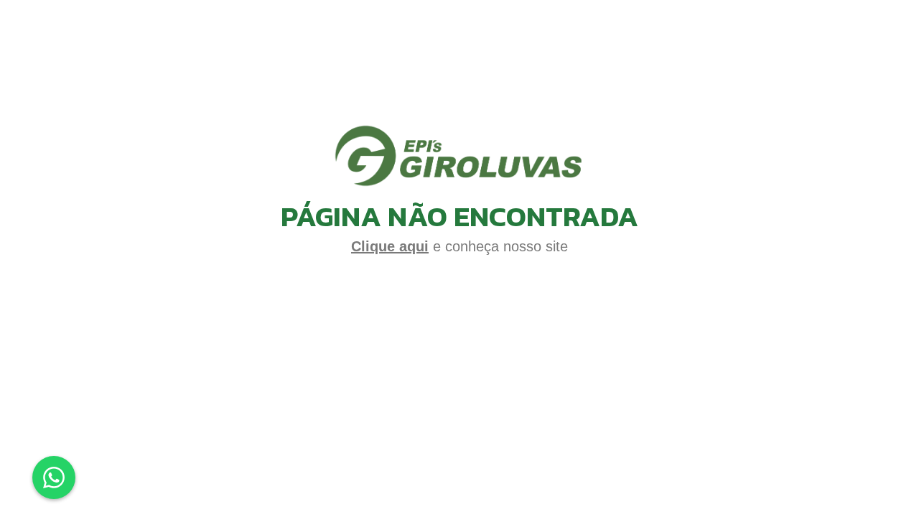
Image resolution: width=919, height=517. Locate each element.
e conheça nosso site (459, 246)
